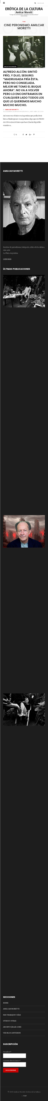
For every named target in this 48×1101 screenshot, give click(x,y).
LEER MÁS (7, 259)
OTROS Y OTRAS (9, 1021)
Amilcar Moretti (12, 110)
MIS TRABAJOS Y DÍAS (12, 1015)
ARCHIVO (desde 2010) (12, 1027)
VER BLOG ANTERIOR (12, 1033)
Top (25, 1096)
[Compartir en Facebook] (23, 134)
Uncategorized (10, 67)
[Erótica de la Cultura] (24, 12)
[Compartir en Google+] (30, 134)
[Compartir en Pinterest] (33, 134)
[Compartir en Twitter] (26, 134)
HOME (5, 1003)
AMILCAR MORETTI (11, 1009)
